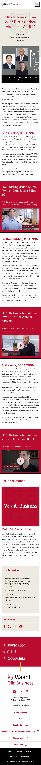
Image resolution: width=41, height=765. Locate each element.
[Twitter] (9, 627)
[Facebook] (4, 627)
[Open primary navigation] (37, 4)
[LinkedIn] (15, 627)
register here (28, 97)
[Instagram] (27, 692)
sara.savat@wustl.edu (16, 607)
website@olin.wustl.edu (20, 705)
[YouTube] (14, 692)
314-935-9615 (13, 604)
